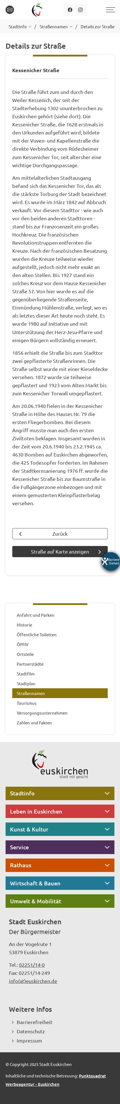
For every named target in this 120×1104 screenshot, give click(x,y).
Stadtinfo (22, 793)
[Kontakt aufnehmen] (10, 10)
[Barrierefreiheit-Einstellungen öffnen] (111, 561)
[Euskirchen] (38, 10)
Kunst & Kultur (29, 829)
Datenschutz (31, 1031)
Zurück (60, 533)
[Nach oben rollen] (108, 1092)
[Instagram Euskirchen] (80, 10)
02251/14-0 (32, 965)
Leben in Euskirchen (36, 811)
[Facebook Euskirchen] (70, 10)
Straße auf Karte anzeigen (60, 551)
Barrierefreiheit (34, 1022)
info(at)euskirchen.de (33, 981)
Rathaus (20, 865)
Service (19, 847)
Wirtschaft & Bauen (35, 883)
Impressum (29, 1040)
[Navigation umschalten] (109, 10)
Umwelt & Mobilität (35, 901)
